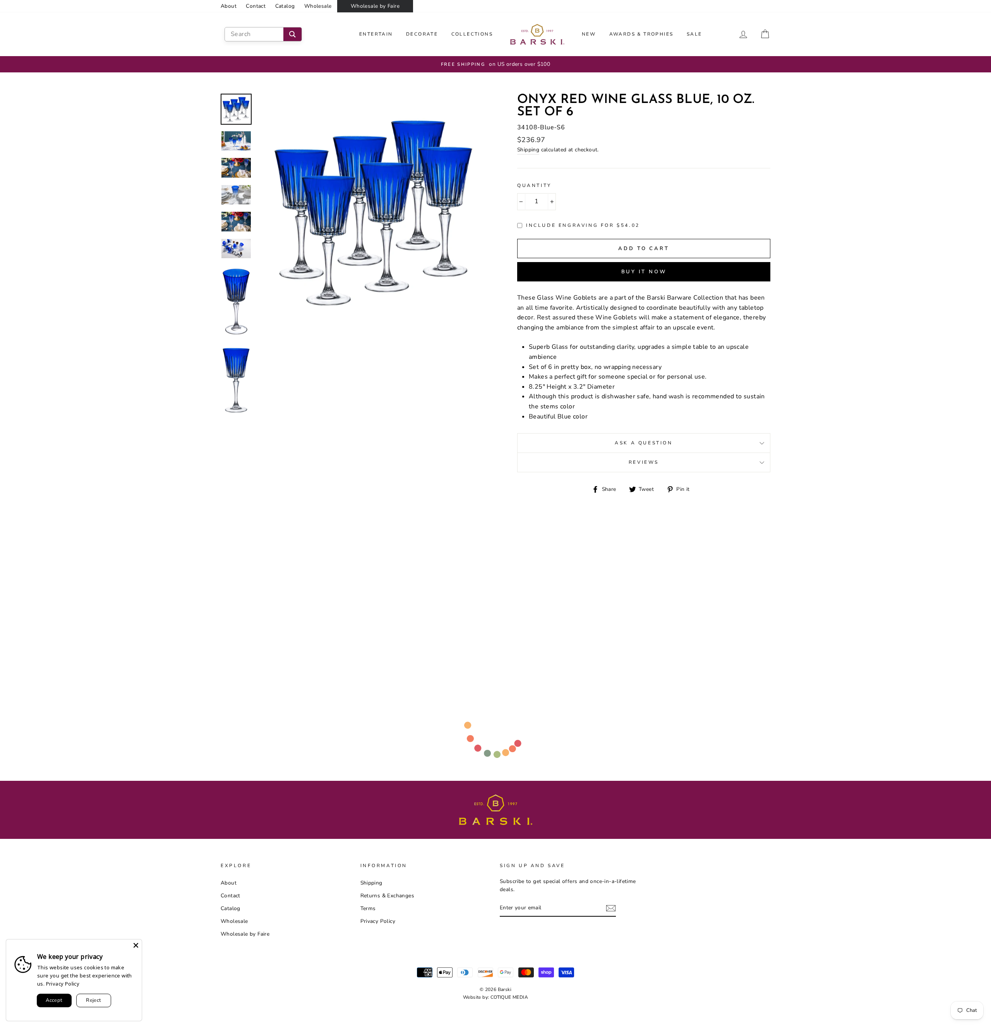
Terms (368, 908)
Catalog (285, 6)
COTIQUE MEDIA (509, 997)
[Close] (136, 945)
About (229, 6)
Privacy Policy (378, 921)
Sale (694, 34)
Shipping (528, 149)
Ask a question (643, 443)
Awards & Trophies (641, 34)
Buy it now (644, 271)
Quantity (534, 185)
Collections (472, 34)
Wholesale (318, 6)
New (589, 34)
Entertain (376, 34)
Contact (256, 6)
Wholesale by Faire (375, 6)
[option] (495, 64)
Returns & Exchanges (387, 895)
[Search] (292, 34)
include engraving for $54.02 (583, 225)
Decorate (422, 34)
